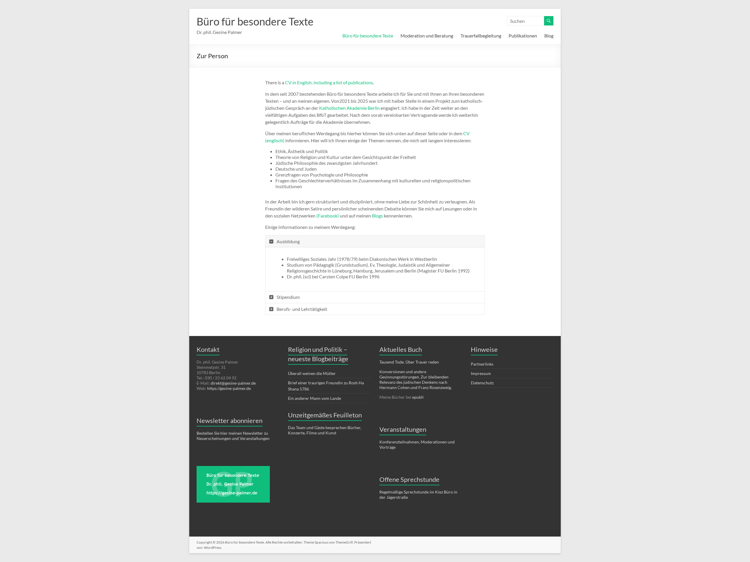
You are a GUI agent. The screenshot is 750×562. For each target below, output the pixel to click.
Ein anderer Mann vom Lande (314, 398)
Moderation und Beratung (426, 35)
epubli (418, 397)
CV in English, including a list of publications (329, 82)
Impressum (481, 373)
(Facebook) (327, 215)
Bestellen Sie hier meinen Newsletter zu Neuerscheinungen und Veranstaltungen (233, 436)
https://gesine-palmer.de (229, 388)
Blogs (377, 215)
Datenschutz (482, 382)
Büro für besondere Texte (255, 21)
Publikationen (523, 35)
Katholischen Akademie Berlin (349, 108)
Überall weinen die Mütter (312, 373)
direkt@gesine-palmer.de (233, 383)
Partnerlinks (482, 363)
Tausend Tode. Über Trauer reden (409, 361)
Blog (548, 35)
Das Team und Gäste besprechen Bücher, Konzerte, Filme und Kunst (324, 430)
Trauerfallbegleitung (481, 35)
